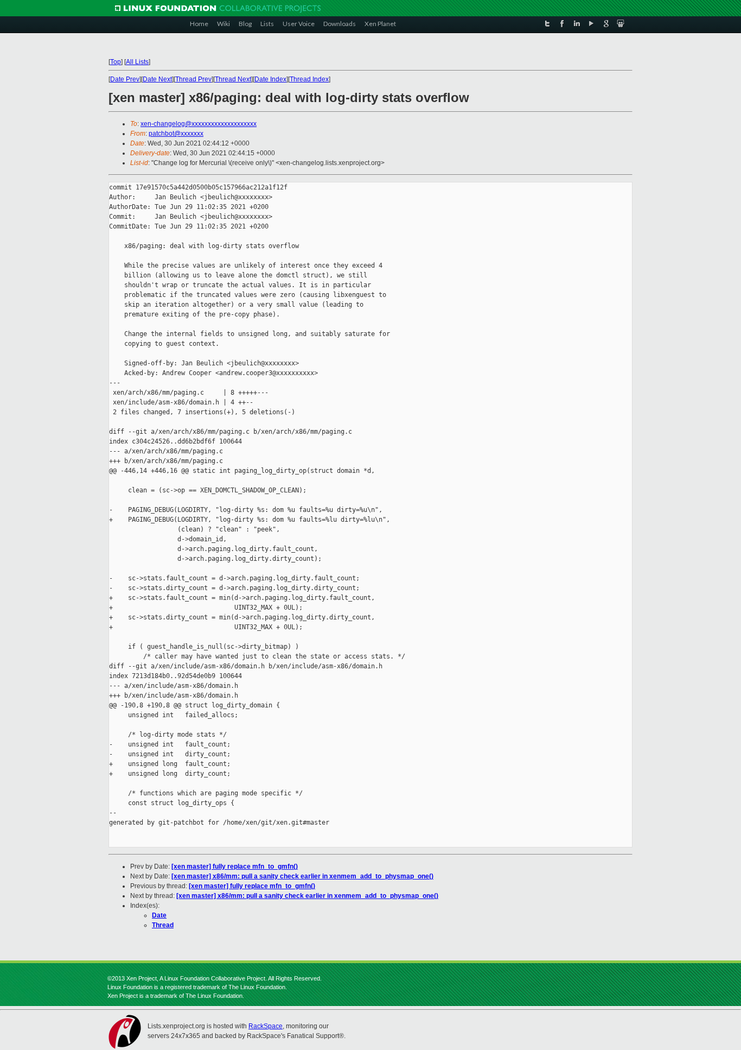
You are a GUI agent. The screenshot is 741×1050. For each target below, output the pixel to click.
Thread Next (233, 79)
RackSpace (265, 1026)
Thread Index (309, 79)
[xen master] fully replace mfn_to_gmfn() (234, 866)
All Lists (137, 62)
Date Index (270, 79)
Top (115, 62)
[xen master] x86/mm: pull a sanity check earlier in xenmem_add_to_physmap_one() (302, 876)
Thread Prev (193, 79)
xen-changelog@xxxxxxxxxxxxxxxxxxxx (198, 124)
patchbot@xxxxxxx (176, 133)
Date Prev (124, 79)
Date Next (157, 79)
